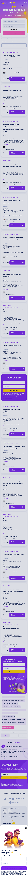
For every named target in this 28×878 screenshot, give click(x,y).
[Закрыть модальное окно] (26, 827)
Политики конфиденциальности (7, 874)
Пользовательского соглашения (18, 873)
